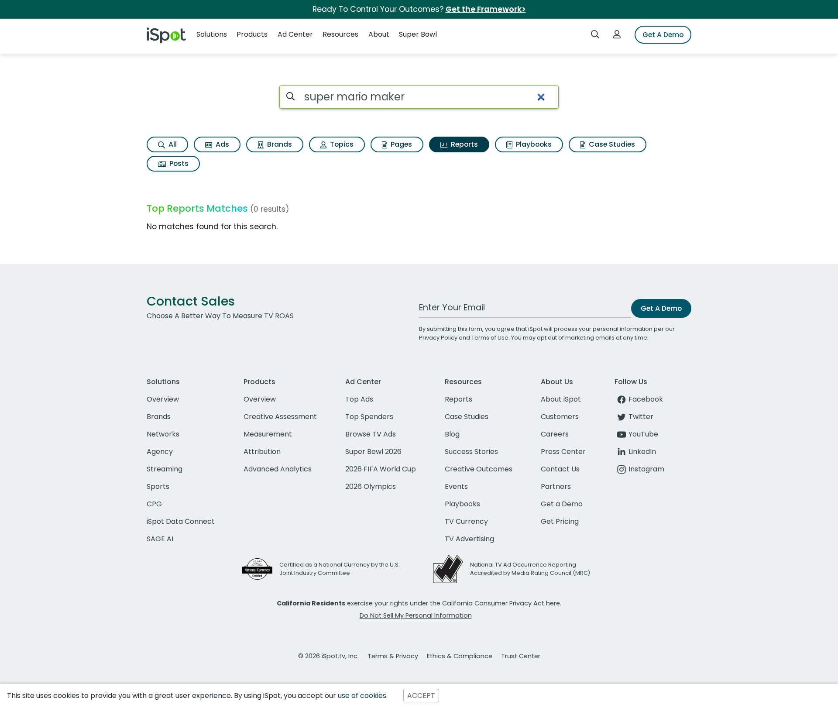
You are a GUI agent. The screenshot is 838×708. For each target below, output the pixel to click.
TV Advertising (469, 539)
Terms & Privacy (392, 656)
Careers (555, 434)
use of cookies (362, 696)
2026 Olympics (370, 486)
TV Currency (466, 521)
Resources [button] (340, 34)
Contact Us (560, 469)
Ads (221, 144)
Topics (341, 144)
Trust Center (520, 656)
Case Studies (611, 144)
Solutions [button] (211, 34)
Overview (163, 399)
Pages (400, 144)
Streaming (164, 469)
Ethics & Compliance (459, 656)
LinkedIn (642, 452)
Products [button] (252, 34)
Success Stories (471, 452)
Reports (463, 144)
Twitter (640, 417)
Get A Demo (662, 35)
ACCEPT (421, 696)
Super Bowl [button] (418, 34)
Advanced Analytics (278, 469)
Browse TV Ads (370, 434)
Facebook (645, 399)
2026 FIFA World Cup (380, 469)
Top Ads (359, 399)
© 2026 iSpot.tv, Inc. (328, 656)
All (172, 144)
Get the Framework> (486, 9)
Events (456, 486)
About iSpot (561, 399)
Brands (278, 144)
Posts (178, 163)
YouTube (643, 434)
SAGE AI (160, 539)
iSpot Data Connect (181, 521)
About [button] (378, 34)
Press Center (563, 452)
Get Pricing (560, 521)
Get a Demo (562, 504)
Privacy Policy (438, 337)
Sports (158, 486)
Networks (163, 434)
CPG (154, 504)
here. (553, 603)
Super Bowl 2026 (373, 452)
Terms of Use (489, 337)
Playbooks (533, 144)
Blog (452, 434)
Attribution (262, 452)
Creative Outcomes (478, 469)
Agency (160, 452)
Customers (560, 417)
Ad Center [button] (295, 34)
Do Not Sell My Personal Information (416, 615)
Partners (556, 486)
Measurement (268, 434)
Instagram (646, 469)
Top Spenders (369, 417)
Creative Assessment (280, 417)
